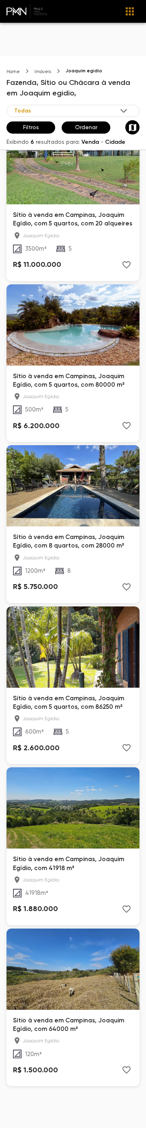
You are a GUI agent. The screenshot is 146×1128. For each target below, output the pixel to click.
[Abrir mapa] (132, 127)
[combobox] (71, 111)
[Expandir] (123, 111)
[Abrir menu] (129, 11)
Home (13, 71)
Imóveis (42, 71)
